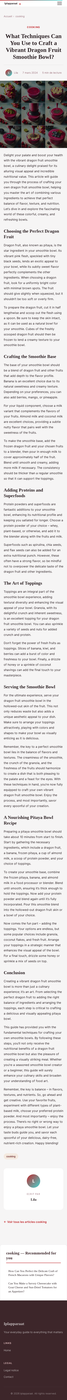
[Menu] (59, 3)
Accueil (8, 16)
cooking (20, 16)
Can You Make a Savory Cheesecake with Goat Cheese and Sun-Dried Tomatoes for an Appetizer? (32, 1287)
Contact (8, 1376)
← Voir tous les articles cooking (25, 1222)
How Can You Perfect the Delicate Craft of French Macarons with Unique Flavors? (33, 1272)
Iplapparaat (14, 1324)
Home (7, 1350)
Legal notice (11, 1370)
